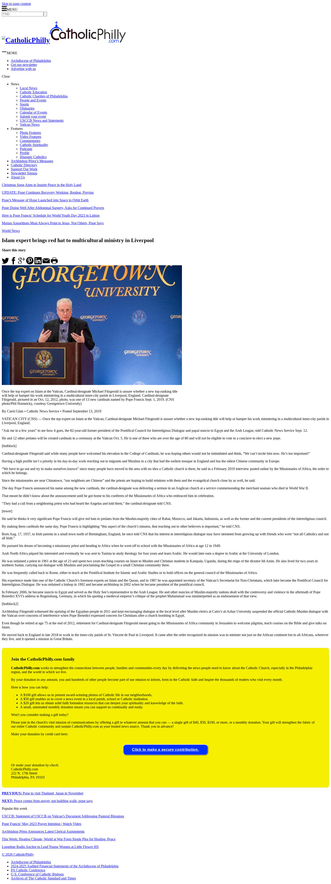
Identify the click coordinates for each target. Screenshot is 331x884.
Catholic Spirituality (34, 145)
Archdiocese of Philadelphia (31, 61)
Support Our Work (24, 169)
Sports (24, 104)
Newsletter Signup (24, 173)
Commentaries (30, 141)
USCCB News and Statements (41, 120)
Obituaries (27, 108)
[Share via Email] (46, 263)
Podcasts (26, 149)
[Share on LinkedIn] (38, 263)
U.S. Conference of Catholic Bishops (37, 874)
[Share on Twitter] (5, 263)
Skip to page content (16, 4)
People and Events (33, 100)
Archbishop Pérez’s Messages (32, 161)
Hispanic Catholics (33, 157)
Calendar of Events (33, 112)
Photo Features (30, 133)
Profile (24, 153)
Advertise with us (23, 69)
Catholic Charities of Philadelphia (44, 96)
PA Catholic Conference (28, 870)
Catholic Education (33, 92)
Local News (28, 88)
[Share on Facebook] (13, 263)
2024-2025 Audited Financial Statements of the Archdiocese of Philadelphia (64, 866)
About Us (18, 177)
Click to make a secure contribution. (165, 749)
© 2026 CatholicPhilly (18, 854)
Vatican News (30, 124)
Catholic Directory (24, 165)
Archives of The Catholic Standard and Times (43, 878)
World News (11, 231)
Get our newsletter (24, 65)
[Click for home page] (64, 40)
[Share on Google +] (21, 263)
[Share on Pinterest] (30, 263)
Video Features (30, 137)
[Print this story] (54, 263)
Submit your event (33, 116)
